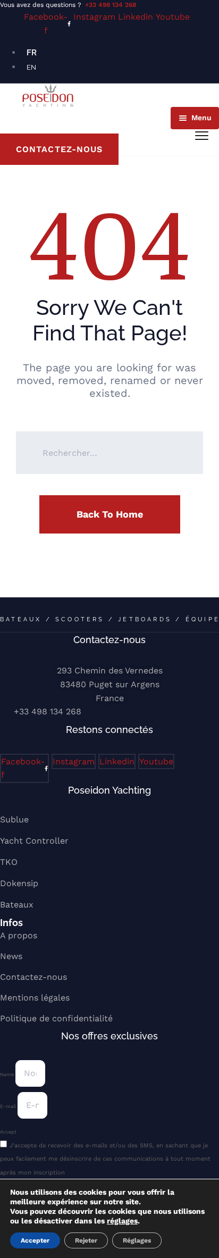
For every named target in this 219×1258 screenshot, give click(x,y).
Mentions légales (35, 998)
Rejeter (86, 1240)
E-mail (9, 1106)
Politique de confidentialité (56, 1018)
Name (7, 1074)
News (11, 956)
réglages (122, 1221)
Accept (8, 1132)
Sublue (14, 819)
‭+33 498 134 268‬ (47, 711)
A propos (18, 935)
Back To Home (110, 514)
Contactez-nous (33, 977)
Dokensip (19, 883)
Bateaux (16, 904)
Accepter (35, 1240)
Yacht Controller (34, 841)
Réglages (137, 1240)
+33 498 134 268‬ (110, 5)
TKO (9, 862)
